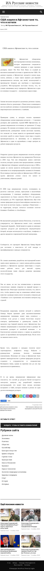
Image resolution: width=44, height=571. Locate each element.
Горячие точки (5, 16)
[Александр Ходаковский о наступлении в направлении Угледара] (31, 515)
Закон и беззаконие (9, 463)
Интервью (5, 484)
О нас (9, 563)
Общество (5, 444)
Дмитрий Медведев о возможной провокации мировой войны (9, 551)
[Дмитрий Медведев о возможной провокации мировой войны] (10, 541)
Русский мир (6, 447)
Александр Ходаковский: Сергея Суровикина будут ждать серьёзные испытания (9, 525)
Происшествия (7, 460)
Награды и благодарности (27, 563)
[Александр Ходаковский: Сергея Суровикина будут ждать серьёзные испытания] (10, 515)
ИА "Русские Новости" (30, 25)
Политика (5, 441)
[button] (41, 12)
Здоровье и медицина (9, 475)
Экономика (5, 438)
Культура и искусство (9, 451)
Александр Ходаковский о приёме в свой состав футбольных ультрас (30, 551)
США (9, 400)
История (5, 481)
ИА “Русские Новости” (13, 25)
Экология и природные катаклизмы (14, 472)
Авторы (15, 563)
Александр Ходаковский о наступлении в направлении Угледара (30, 525)
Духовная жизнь (7, 435)
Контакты (27, 565)
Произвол (5, 466)
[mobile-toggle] (3, 12)
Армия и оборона (8, 454)
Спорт (4, 478)
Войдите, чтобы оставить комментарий (20, 425)
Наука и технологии (9, 469)
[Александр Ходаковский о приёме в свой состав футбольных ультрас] (31, 541)
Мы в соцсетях (18, 565)
